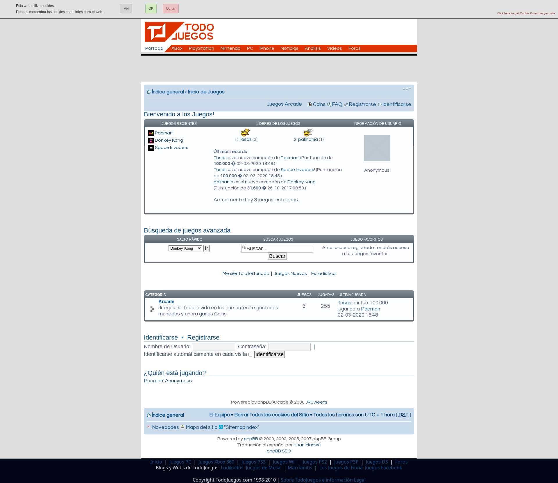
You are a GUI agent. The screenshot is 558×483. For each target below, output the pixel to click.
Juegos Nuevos (290, 273)
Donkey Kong (169, 140)
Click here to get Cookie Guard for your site (526, 13)
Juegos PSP (346, 462)
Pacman (164, 133)
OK (151, 8)
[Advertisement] (282, 69)
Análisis (313, 48)
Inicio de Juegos (206, 92)
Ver (126, 8)
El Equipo (219, 415)
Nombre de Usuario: (167, 346)
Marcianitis (300, 467)
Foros (354, 48)
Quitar (171, 8)
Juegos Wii (284, 462)
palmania (308, 139)
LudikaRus (232, 467)
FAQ (337, 104)
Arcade (166, 301)
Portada (154, 48)
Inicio (156, 462)
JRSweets (316, 402)
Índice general (168, 92)
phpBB (251, 438)
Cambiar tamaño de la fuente (407, 88)
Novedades (165, 427)
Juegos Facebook (383, 467)
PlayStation (201, 48)
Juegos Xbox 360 (216, 462)
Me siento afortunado (246, 273)
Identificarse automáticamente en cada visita (196, 354)
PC (250, 48)
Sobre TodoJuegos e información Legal (323, 480)
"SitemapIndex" (241, 427)
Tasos (245, 139)
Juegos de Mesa (263, 467)
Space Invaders (171, 147)
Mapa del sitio (201, 427)
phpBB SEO (279, 451)
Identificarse (396, 104)
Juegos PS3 (254, 462)
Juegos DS (377, 462)
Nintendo (231, 48)
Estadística (323, 273)
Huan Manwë (307, 445)
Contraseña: (252, 346)
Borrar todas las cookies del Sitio (271, 415)
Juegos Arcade (284, 104)
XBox (177, 48)
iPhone (267, 48)
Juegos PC (180, 462)
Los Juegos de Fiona (341, 467)
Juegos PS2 (315, 462)
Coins (319, 104)
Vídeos (334, 48)
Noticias (289, 48)
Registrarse (362, 104)
